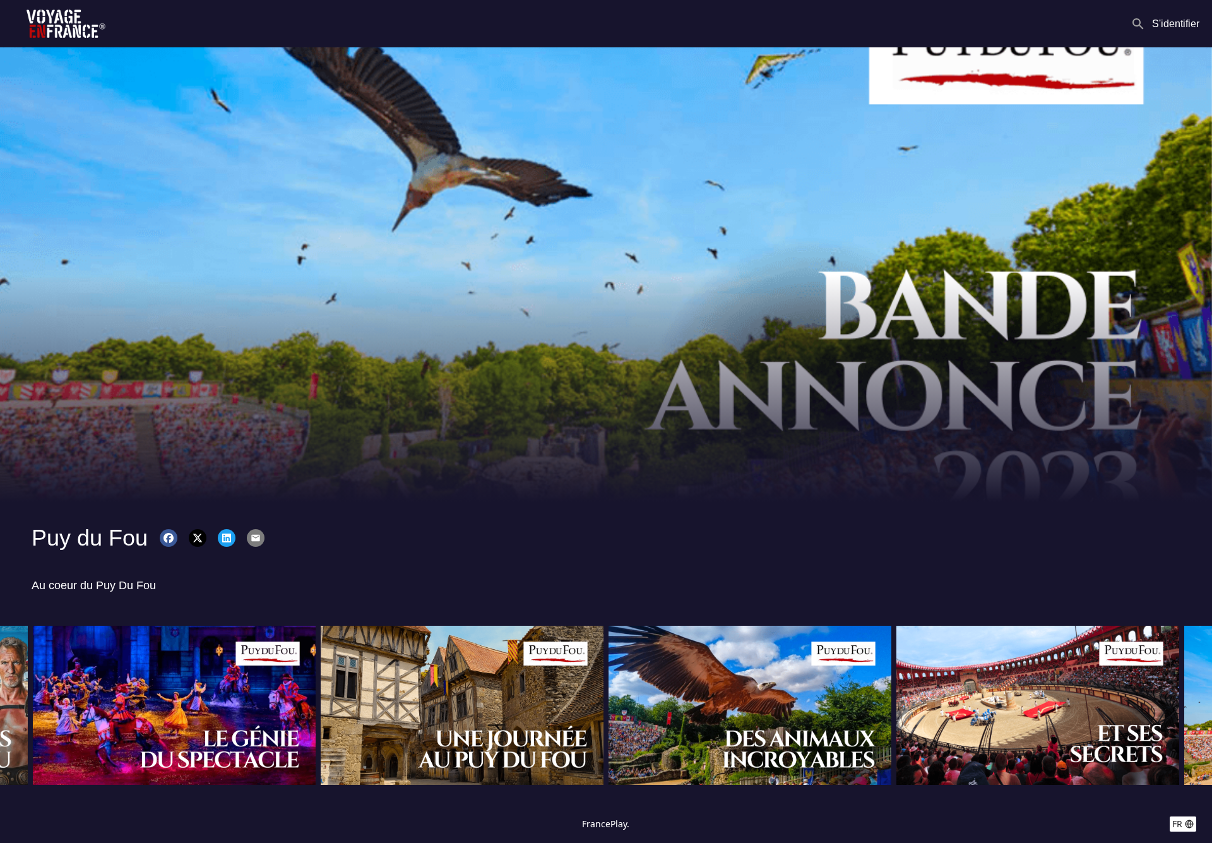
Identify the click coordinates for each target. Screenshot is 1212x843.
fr (1177, 824)
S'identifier (1175, 23)
